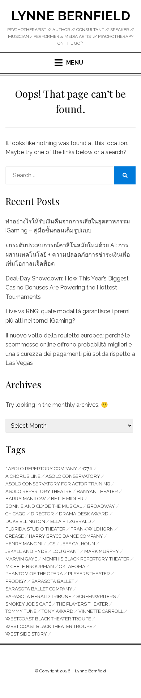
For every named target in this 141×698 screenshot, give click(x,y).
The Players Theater (82, 604)
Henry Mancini (23, 543)
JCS (51, 543)
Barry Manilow (25, 498)
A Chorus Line (22, 476)
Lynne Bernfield (70, 15)
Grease (14, 536)
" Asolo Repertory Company (41, 468)
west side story (26, 634)
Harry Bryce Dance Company (66, 536)
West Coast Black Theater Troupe (48, 626)
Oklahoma (72, 566)
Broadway (101, 506)
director (42, 513)
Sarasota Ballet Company (38, 589)
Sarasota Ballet (52, 581)
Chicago (15, 513)
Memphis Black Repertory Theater (85, 559)
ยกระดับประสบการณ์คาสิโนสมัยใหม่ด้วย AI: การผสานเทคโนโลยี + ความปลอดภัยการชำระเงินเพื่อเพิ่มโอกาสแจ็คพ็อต (67, 254)
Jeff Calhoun (77, 543)
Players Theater (89, 573)
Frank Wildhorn (92, 529)
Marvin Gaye (21, 559)
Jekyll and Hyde (26, 551)
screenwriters (96, 596)
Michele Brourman (29, 566)
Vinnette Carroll (100, 611)
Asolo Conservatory (73, 476)
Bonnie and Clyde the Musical (43, 506)
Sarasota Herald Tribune (38, 596)
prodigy (15, 581)
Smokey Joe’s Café (28, 604)
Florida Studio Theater (35, 529)
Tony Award (57, 611)
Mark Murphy (101, 551)
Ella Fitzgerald (70, 521)
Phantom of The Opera (34, 573)
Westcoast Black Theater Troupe (48, 618)
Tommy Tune (21, 611)
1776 (87, 468)
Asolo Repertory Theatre (38, 491)
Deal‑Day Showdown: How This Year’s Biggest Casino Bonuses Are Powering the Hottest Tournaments (67, 287)
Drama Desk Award (83, 513)
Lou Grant (65, 551)
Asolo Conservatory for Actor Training (57, 484)
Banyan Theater (97, 491)
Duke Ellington (25, 521)
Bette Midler (67, 498)
